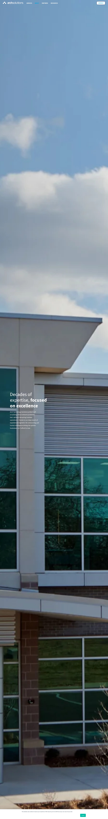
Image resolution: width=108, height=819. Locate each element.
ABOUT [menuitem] (37, 3)
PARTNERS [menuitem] (45, 3)
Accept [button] (83, 815)
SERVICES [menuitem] (29, 3)
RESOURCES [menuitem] (54, 3)
